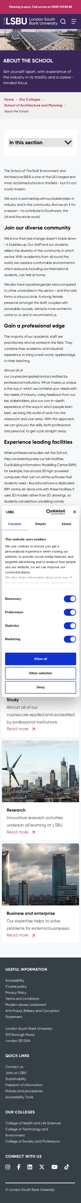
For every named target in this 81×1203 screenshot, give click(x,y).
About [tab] (66, 524)
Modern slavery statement (25, 1005)
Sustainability (15, 1079)
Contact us (14, 1067)
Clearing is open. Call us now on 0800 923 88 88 (40, 7)
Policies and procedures (24, 1091)
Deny (40, 687)
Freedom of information (24, 1085)
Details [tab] (40, 524)
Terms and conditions (22, 999)
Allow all (40, 659)
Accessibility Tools (19, 1097)
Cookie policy (16, 986)
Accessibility (14, 980)
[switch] (70, 612)
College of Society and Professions (32, 1141)
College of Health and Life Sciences (33, 1123)
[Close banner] (74, 512)
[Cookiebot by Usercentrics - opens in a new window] (48, 512)
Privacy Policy (15, 992)
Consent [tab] (14, 524)
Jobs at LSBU (16, 1073)
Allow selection (40, 673)
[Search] (64, 21)
